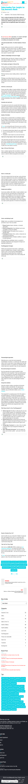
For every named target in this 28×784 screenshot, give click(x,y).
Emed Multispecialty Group (11, 144)
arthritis (12, 678)
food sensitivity (12, 691)
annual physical (5, 678)
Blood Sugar (12, 681)
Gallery (2, 615)
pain (16, 567)
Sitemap (23, 779)
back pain (14, 562)
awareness (17, 678)
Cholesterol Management (7, 686)
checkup (8, 683)
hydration (4, 699)
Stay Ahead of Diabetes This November (7, 661)
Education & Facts (4, 612)
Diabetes (22, 686)
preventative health (11, 704)
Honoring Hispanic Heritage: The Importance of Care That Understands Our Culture (13, 666)
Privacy (19, 779)
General (2, 618)
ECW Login (22, 781)
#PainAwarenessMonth (6, 562)
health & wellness (23, 565)
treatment (9, 709)
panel (22, 701)
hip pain (12, 567)
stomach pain (14, 570)
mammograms (17, 699)
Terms (16, 779)
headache (16, 565)
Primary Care (19, 704)
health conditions (14, 694)
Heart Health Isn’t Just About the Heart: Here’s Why (10, 655)
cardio (3, 683)
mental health (5, 701)
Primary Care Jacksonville (6, 637)
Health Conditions (4, 627)
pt (23, 704)
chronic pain (20, 562)
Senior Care (3, 640)
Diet (3, 688)
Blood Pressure (5, 681)
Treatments (3, 642)
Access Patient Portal (20, 782)
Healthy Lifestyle (6, 567)
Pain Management (4, 633)
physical (3, 704)
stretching (23, 707)
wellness (14, 709)
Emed (3, 126)
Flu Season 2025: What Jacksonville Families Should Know (10, 669)
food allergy (4, 691)
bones (24, 681)
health (23, 691)
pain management (21, 567)
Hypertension (10, 699)
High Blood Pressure (14, 696)
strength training (11, 707)
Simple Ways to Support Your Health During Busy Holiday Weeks (11, 658)
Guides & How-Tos (5, 621)
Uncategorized (4, 646)
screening (4, 707)
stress (17, 707)
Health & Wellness (5, 624)
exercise (22, 688)
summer (3, 709)
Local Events (3, 630)
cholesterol (13, 683)
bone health (18, 681)
